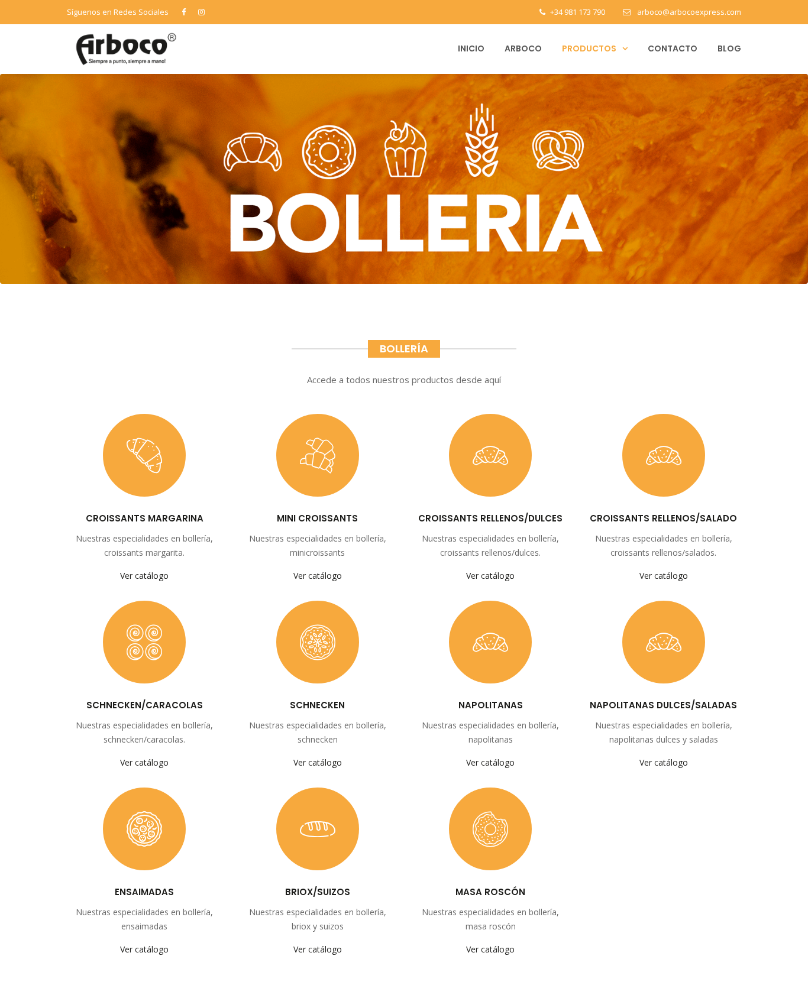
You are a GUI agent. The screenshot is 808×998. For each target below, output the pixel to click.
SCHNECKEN (317, 705)
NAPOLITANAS (490, 705)
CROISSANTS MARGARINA (144, 518)
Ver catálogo (144, 575)
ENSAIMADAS (144, 892)
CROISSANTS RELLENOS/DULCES (490, 518)
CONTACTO (672, 48)
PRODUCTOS (589, 48)
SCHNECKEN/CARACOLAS (144, 705)
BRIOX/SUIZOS (317, 892)
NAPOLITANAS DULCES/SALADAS (663, 705)
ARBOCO (523, 48)
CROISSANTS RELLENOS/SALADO (663, 518)
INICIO (471, 48)
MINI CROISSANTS (317, 518)
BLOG (729, 48)
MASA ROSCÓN (490, 892)
